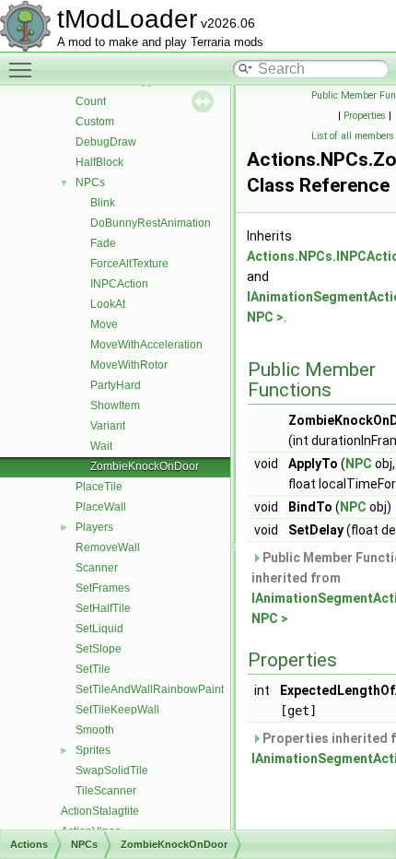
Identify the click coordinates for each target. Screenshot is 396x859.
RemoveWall (108, 547)
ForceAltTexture (129, 263)
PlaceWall (101, 506)
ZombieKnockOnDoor (144, 466)
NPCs (90, 182)
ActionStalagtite (100, 811)
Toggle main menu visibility (24, 69)
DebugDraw (106, 141)
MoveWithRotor (129, 365)
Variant (107, 425)
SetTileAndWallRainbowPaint (150, 689)
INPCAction (119, 283)
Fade (103, 243)
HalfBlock (99, 162)
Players (94, 527)
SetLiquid (99, 628)
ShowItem (115, 405)
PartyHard (115, 385)
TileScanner (106, 790)
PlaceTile (99, 486)
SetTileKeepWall (117, 709)
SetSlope (99, 648)
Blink (102, 202)
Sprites (93, 750)
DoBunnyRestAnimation (150, 223)
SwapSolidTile (112, 770)
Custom (95, 121)
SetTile (93, 669)
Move (104, 324)
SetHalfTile (103, 608)
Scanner (97, 567)
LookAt (107, 304)
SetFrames (103, 588)
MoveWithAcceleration (146, 344)
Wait (101, 446)
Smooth (95, 730)
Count (91, 101)
